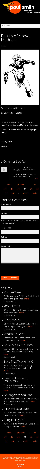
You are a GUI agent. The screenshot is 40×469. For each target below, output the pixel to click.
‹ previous (20, 184)
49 (18, 189)
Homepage (6, 228)
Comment (6, 246)
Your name (6, 204)
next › (25, 193)
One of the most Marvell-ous (22, 168)
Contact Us (20, 464)
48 (12, 189)
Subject (4, 237)
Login (20, 466)
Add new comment (7, 153)
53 (6, 193)
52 (37, 189)
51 (31, 189)
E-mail (4, 213)
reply (36, 178)
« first (9, 184)
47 (5, 189)
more (26, 299)
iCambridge (22, 460)
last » (35, 193)
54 (13, 193)
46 (35, 184)
